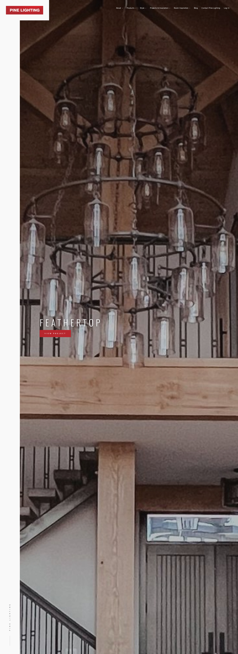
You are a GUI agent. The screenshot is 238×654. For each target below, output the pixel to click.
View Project (55, 333)
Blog (196, 8)
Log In (226, 8)
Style (142, 8)
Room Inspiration (181, 8)
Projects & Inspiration (159, 8)
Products (131, 8)
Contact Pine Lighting (211, 8)
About (119, 8)
